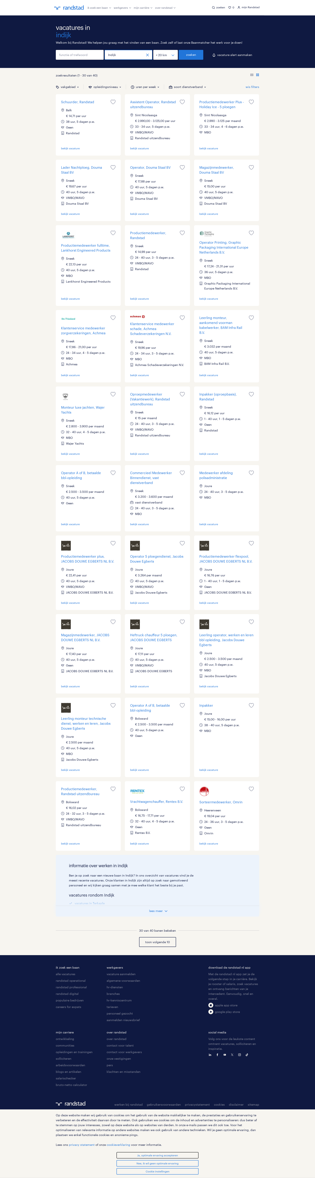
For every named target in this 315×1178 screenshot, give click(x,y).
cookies (219, 1104)
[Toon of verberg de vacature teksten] (254, 75)
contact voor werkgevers (124, 1052)
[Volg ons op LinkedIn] (210, 1054)
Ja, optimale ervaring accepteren (157, 1155)
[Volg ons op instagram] (240, 1054)
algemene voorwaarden (123, 980)
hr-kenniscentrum (119, 1000)
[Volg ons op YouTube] (225, 1054)
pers (110, 1065)
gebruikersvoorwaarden (164, 1104)
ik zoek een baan (97, 7)
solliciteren (63, 1058)
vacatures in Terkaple (90, 903)
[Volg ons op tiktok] (247, 1054)
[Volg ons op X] (233, 1054)
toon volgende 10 (157, 942)
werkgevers (121, 7)
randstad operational (71, 980)
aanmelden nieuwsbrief (123, 1020)
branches (113, 994)
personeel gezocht (120, 1013)
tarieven (112, 1007)
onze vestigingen (119, 1058)
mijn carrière (141, 7)
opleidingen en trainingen (74, 1052)
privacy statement (82, 1144)
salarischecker (66, 1078)
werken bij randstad (128, 1104)
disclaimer (236, 1104)
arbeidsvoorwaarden (70, 1065)
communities (65, 1045)
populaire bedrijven (70, 1000)
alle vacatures (65, 974)
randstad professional (71, 987)
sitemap (253, 1104)
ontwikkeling (65, 1039)
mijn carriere (65, 1032)
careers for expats (68, 1007)
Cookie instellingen (157, 1171)
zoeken (191, 54)
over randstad (163, 7)
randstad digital (67, 994)
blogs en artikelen (68, 1071)
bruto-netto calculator (71, 1085)
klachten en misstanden (123, 1071)
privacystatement (197, 1104)
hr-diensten (115, 987)
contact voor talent (120, 1045)
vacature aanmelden (121, 974)
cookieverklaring (118, 1144)
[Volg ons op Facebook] (218, 1054)
